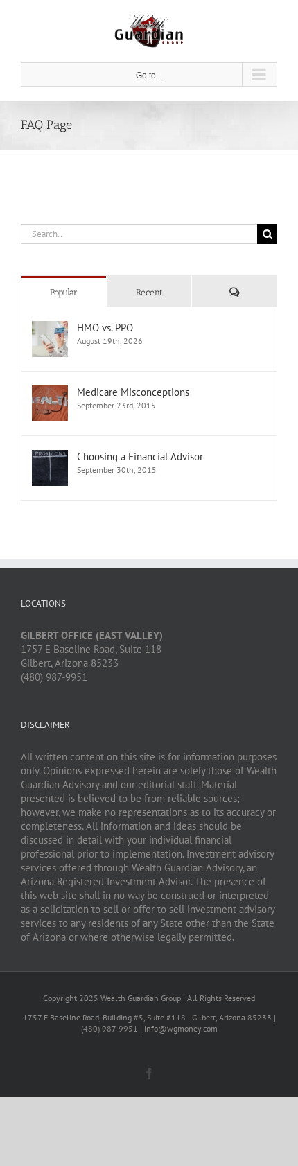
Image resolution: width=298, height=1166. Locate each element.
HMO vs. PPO (105, 327)
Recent (149, 292)
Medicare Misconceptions (133, 392)
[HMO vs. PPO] (50, 327)
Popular (64, 292)
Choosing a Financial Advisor (140, 456)
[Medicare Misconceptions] (50, 392)
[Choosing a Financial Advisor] (50, 456)
